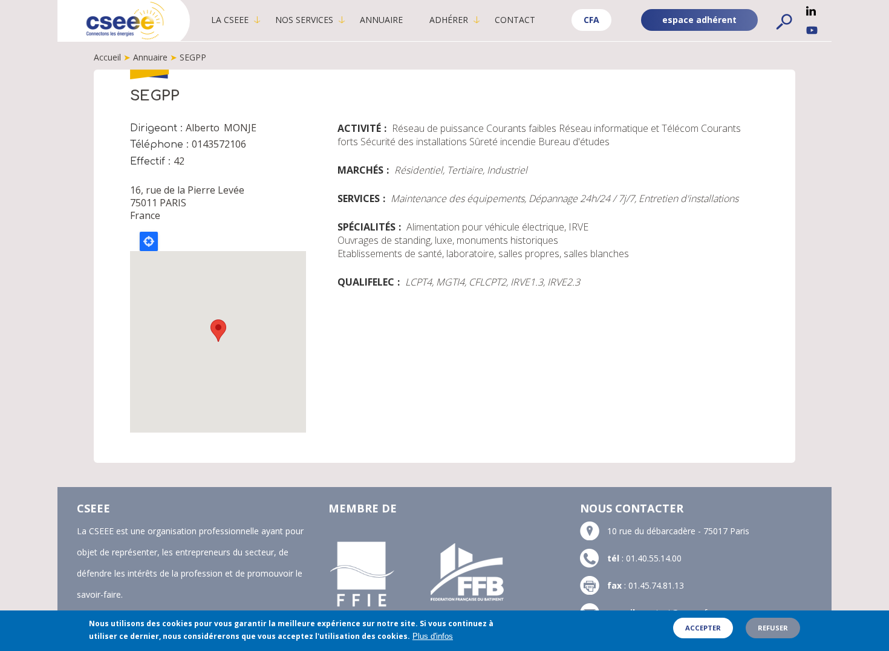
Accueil (107, 57)
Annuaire (381, 19)
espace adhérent (699, 19)
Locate (149, 241)
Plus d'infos (432, 636)
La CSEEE (230, 19)
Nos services (304, 19)
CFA (591, 19)
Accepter (703, 627)
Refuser (773, 627)
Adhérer (448, 19)
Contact (515, 19)
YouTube (812, 30)
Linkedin (811, 11)
